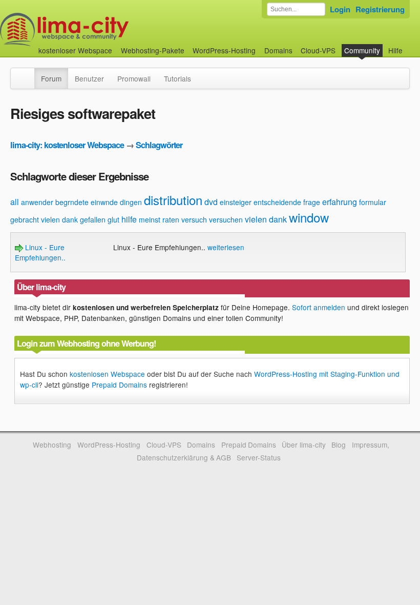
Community (362, 50)
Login (340, 9)
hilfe (129, 219)
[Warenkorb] (410, 45)
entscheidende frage (287, 202)
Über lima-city (303, 444)
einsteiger (235, 202)
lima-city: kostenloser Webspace (67, 145)
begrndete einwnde (86, 202)
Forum (51, 78)
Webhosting (52, 444)
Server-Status (259, 457)
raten (170, 219)
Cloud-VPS (318, 50)
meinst (149, 219)
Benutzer (89, 78)
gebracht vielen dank (44, 219)
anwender (37, 202)
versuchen (226, 219)
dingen (131, 202)
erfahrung (339, 202)
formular (372, 202)
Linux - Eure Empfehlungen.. (40, 252)
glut (113, 219)
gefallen (93, 219)
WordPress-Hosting (224, 50)
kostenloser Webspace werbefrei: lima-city (102, 29)
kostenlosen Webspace (107, 374)
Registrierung (380, 9)
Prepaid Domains (119, 384)
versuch (194, 219)
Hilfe (395, 50)
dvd (211, 202)
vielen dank (266, 219)
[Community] (27, 73)
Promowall (134, 78)
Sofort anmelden (318, 307)
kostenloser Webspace (75, 50)
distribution (173, 200)
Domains (278, 50)
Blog (338, 444)
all (14, 202)
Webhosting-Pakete (152, 50)
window (309, 217)
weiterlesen (225, 247)
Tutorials (177, 78)
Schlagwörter (159, 145)
